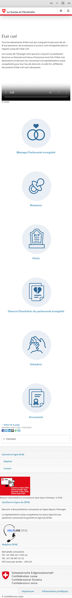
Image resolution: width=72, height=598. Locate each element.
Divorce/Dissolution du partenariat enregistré (36, 311)
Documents (36, 417)
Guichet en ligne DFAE (13, 454)
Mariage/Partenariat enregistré (36, 152)
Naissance (36, 205)
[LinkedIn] (9, 430)
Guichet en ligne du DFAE (16, 502)
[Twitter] (6, 430)
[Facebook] (3, 430)
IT (57, 3)
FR (63, 3)
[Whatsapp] (16, 430)
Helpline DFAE (10, 544)
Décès (36, 258)
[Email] (19, 430)
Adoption (36, 364)
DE (51, 3)
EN (69, 3)
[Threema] (12, 430)
